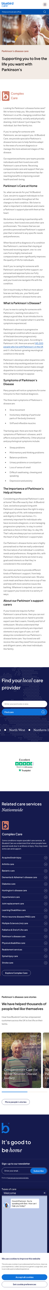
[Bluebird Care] (7, 6)
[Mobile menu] (45, 4)
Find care (9, 712)
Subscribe (39, 1171)
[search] (44, 12)
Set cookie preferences (24, 1284)
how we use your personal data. (18, 1178)
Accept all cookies (25, 1277)
